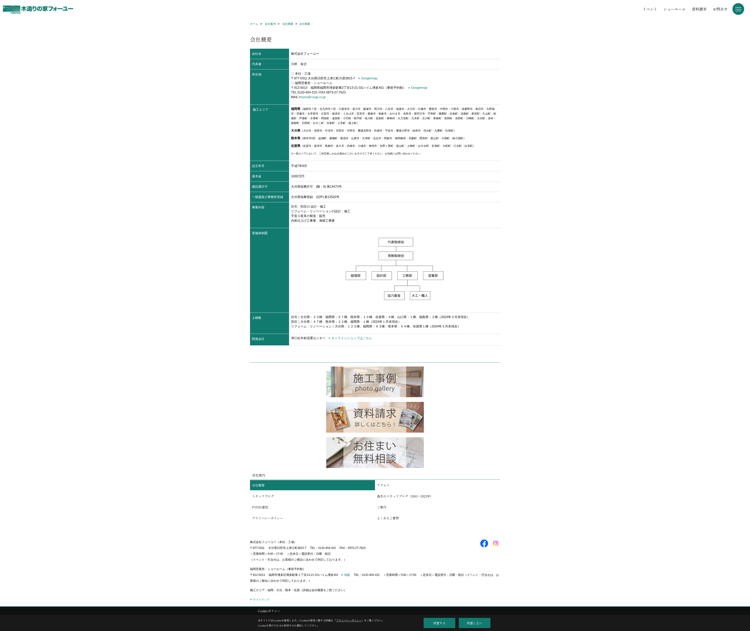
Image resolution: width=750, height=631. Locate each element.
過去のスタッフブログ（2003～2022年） (405, 496)
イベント (650, 9)
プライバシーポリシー (267, 518)
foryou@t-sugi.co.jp (312, 97)
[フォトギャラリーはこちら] (375, 382)
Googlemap (369, 78)
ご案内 (381, 507)
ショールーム (674, 9)
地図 (347, 574)
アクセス (383, 485)
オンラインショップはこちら (351, 338)
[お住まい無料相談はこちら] (375, 452)
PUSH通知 (260, 507)
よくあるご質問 (388, 518)
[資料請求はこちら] (375, 417)
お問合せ (720, 9)
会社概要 (258, 485)
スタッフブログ (263, 496)
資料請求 (699, 9)
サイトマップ (261, 599)
